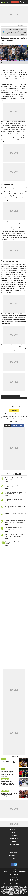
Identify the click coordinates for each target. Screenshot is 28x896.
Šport (6, 481)
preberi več (14, 410)
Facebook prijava (18, 425)
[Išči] (20, 2)
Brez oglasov (15, 2)
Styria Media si (20, 883)
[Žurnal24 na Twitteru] (15, 864)
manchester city (13, 397)
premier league (22, 397)
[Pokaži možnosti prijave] (23, 2)
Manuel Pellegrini (6, 395)
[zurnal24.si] (4, 2)
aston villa (4, 397)
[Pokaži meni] (26, 2)
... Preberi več (16, 894)
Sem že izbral (24, 34)
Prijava (7, 425)
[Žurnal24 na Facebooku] (12, 864)
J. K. (6, 43)
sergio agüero (15, 395)
